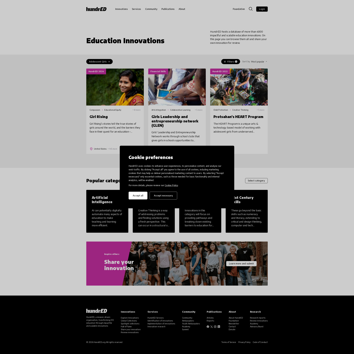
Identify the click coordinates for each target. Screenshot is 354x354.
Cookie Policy (171, 185)
